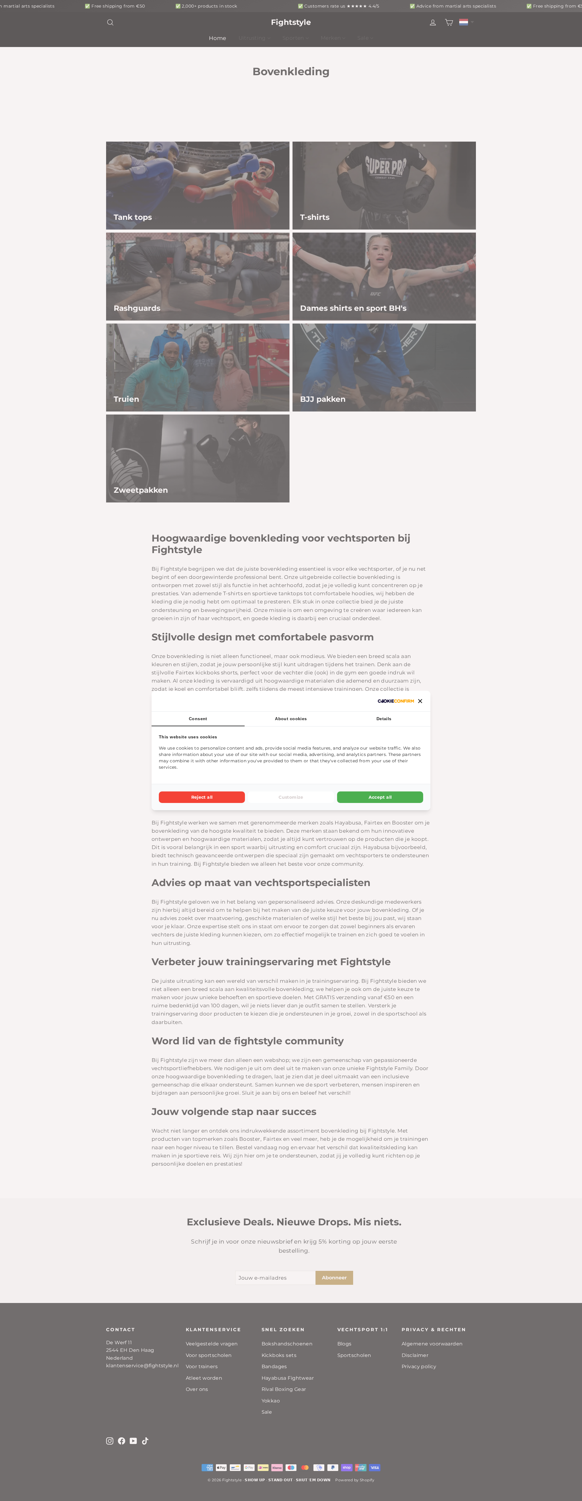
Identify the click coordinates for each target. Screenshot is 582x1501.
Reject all (202, 797)
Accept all (380, 797)
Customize (291, 797)
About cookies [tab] (291, 718)
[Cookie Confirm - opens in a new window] (396, 701)
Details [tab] (384, 718)
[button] (420, 701)
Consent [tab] (198, 718)
